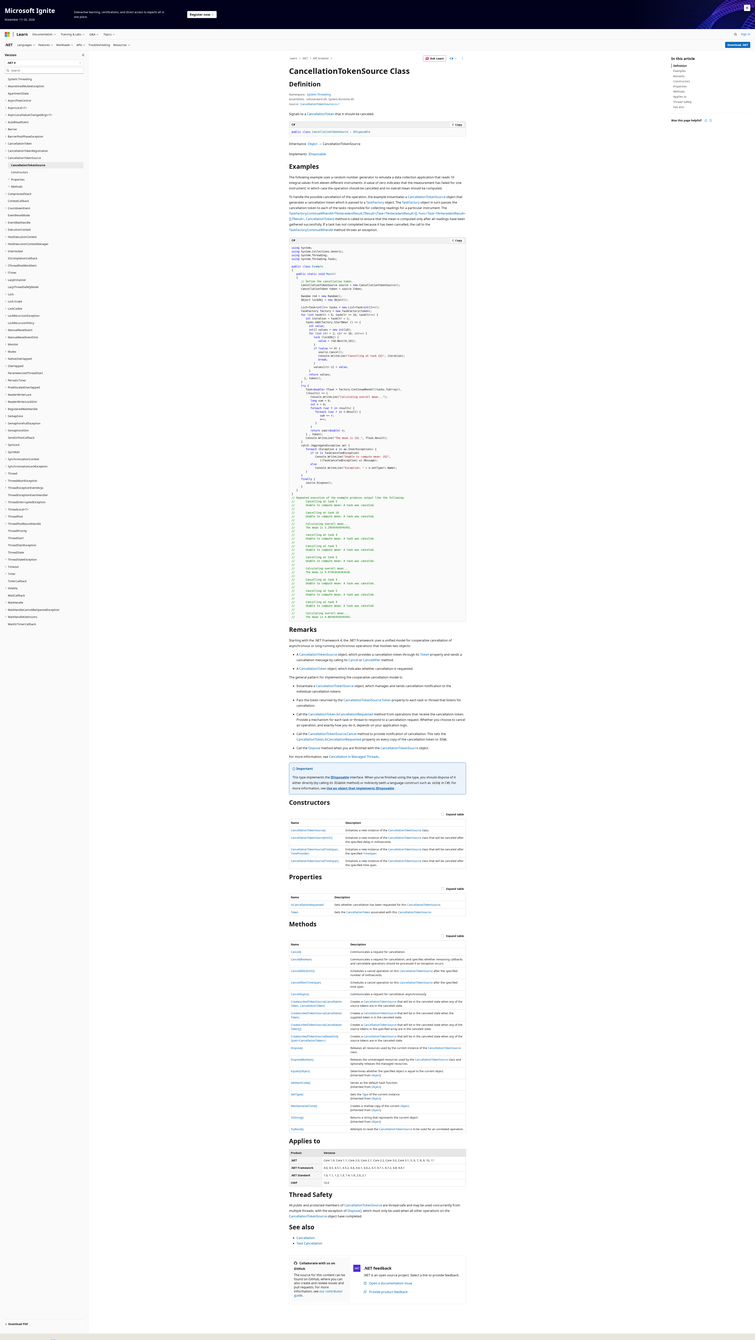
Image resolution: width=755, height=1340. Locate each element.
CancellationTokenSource (427, 197)
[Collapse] (83, 55)
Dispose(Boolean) (302, 1059)
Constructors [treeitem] (19, 172)
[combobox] (44, 63)
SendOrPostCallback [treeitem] (21, 438)
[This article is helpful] (705, 120)
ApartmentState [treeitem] (18, 93)
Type (365, 1094)
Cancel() (296, 952)
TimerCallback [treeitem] (17, 581)
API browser (321, 58)
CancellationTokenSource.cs (318, 104)
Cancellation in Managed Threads (354, 756)
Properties (680, 86)
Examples (679, 71)
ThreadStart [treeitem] (16, 538)
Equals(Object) (300, 1071)
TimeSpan (369, 853)
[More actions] (462, 58)
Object (313, 144)
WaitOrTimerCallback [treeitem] (22, 624)
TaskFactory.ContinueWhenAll (311, 230)
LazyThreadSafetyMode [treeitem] (23, 287)
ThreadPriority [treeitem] (17, 531)
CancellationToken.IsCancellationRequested (340, 714)
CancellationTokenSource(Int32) (311, 838)
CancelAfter (371, 660)
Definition (680, 66)
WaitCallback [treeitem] (16, 595)
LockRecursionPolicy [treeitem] (21, 323)
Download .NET (737, 45)
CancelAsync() (300, 994)
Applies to (679, 96)
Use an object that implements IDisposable (360, 788)
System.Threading (319, 94)
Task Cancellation (309, 1243)
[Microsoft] (7, 34)
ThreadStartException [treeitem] (22, 545)
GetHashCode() (300, 1083)
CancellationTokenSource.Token (367, 700)
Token (424, 654)
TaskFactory (375, 202)
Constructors (681, 81)
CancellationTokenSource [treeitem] (28, 165)
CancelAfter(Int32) (303, 971)
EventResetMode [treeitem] (19, 215)
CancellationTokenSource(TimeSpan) (315, 861)
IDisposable (317, 154)
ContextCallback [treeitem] (18, 201)
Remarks (679, 76)
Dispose (314, 748)
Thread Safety (682, 102)
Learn (293, 58)
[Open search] (735, 34)
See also (678, 107)
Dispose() (297, 1048)
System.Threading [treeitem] (20, 79)
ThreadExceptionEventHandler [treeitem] (28, 495)
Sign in (745, 34)
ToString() (297, 1117)
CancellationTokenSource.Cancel (332, 734)
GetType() (297, 1094)
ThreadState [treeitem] (16, 552)
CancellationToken (320, 114)
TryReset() (297, 1129)
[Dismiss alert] (747, 8)
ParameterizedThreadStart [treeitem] (25, 373)
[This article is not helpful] (710, 120)
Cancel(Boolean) (301, 959)
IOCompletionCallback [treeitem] (22, 258)
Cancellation (305, 1238)
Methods (679, 91)
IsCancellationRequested (307, 905)
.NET (305, 58)
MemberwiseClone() (304, 1106)
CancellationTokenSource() (308, 830)
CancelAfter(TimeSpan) (306, 982)
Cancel (353, 660)
